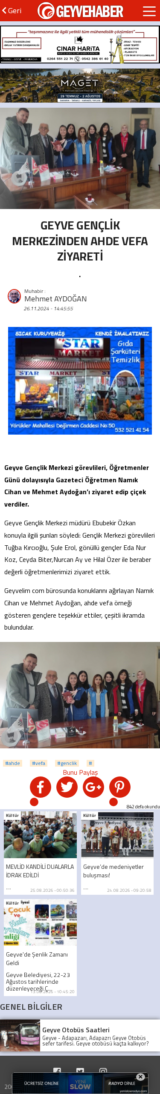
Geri (13, 10)
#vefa (38, 763)
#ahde (12, 763)
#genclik (67, 763)
